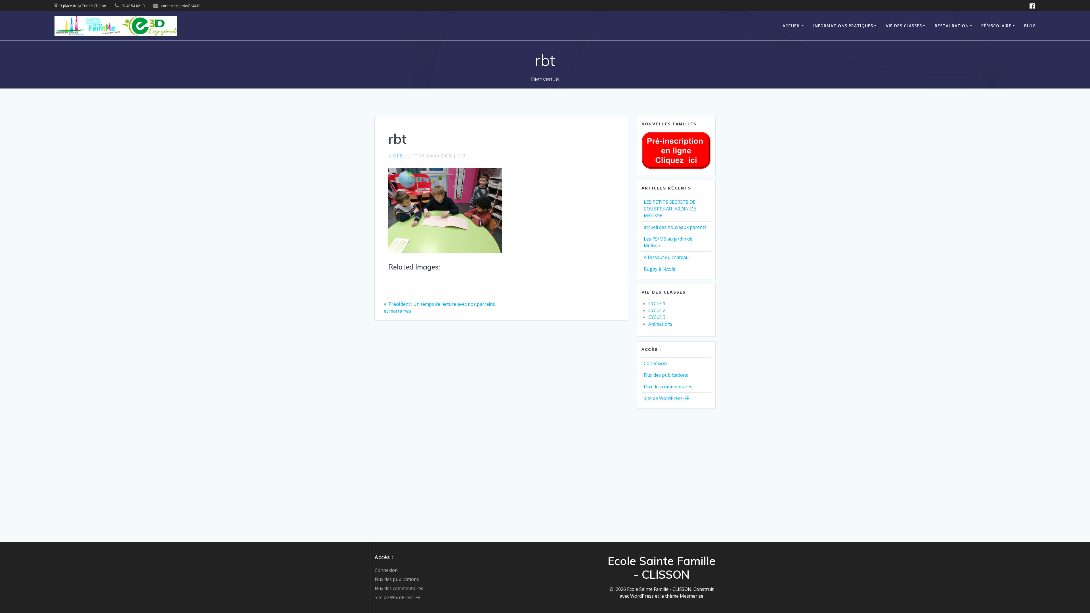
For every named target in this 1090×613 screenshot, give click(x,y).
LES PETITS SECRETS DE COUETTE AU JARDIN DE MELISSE (670, 209)
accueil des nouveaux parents (675, 227)
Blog (1030, 25)
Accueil (791, 25)
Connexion (655, 363)
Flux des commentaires (668, 387)
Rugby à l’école (659, 269)
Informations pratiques (843, 25)
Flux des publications (666, 375)
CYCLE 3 (656, 317)
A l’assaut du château (666, 257)
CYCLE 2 (656, 310)
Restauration (952, 25)
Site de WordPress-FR (666, 398)
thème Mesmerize (684, 596)
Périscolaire (996, 25)
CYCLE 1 (656, 303)
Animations (660, 324)
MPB (398, 156)
